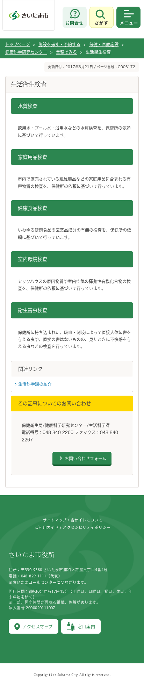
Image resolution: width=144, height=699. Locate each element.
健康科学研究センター (26, 52)
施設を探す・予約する (59, 44)
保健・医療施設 (103, 44)
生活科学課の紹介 (35, 384)
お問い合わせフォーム (85, 458)
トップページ (17, 44)
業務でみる (66, 52)
